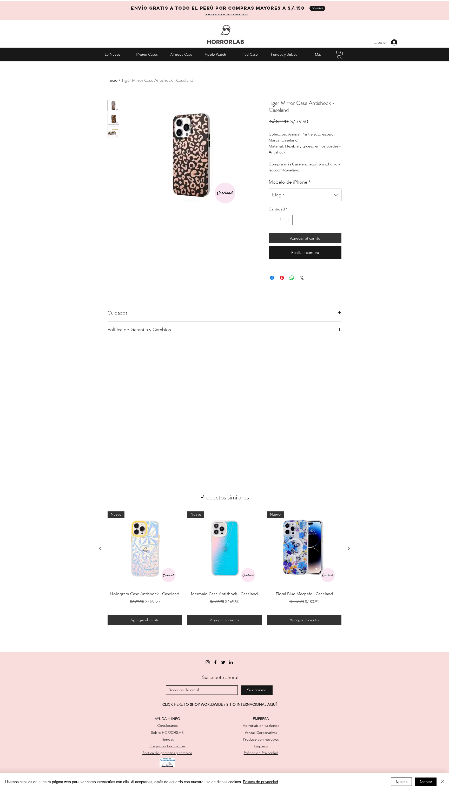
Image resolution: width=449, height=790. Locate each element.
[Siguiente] (349, 548)
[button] (339, 54)
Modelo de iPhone (290, 182)
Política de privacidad (260, 781)
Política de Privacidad (261, 752)
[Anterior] (100, 548)
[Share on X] (302, 278)
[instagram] (207, 662)
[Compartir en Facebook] (272, 278)
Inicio (113, 80)
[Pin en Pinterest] (282, 278)
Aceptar (425, 781)
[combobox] (305, 195)
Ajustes (401, 781)
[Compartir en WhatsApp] (292, 278)
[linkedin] (231, 662)
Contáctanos (167, 725)
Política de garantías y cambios (167, 752)
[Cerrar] (443, 782)
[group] (224, 568)
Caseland (289, 140)
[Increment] (288, 220)
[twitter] (223, 662)
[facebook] (215, 662)
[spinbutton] (280, 220)
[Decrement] (272, 220)
